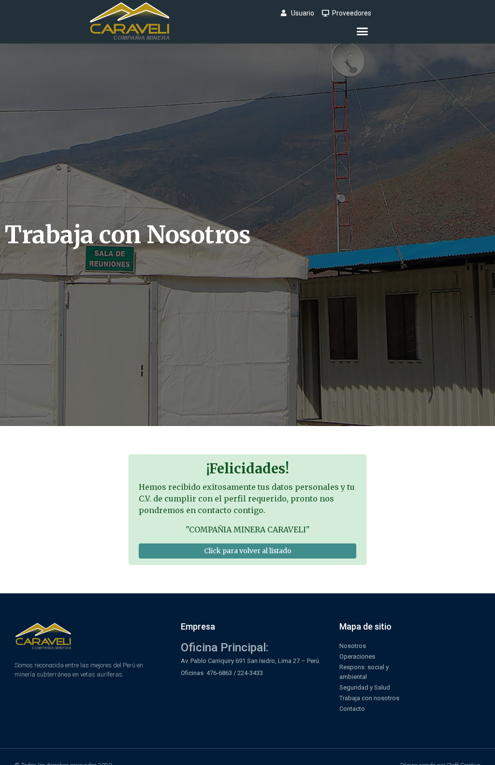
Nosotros (352, 645)
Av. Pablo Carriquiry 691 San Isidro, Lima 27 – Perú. (250, 660)
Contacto (352, 708)
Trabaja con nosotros (369, 698)
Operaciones (357, 656)
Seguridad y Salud (364, 687)
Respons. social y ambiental (364, 671)
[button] (362, 31)
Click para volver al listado (247, 550)
